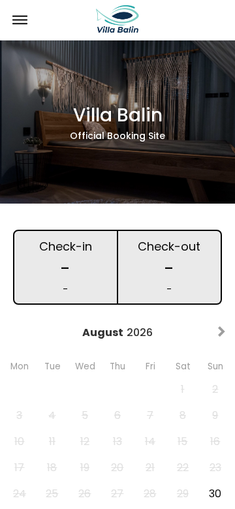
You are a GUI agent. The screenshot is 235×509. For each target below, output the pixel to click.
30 (215, 493)
